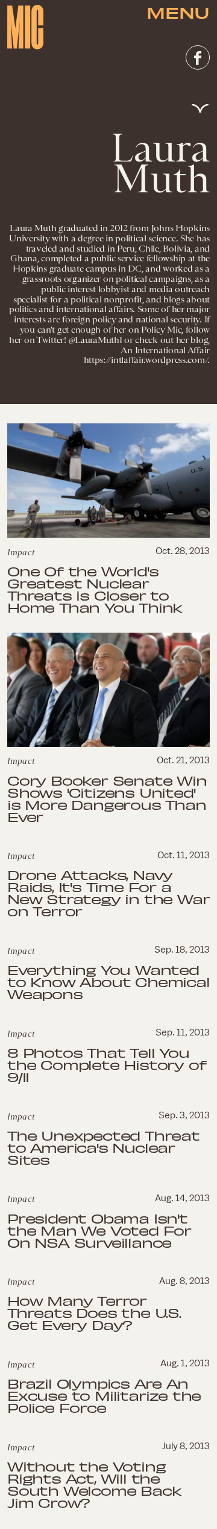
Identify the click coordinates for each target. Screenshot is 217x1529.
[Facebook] (198, 57)
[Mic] (25, 27)
